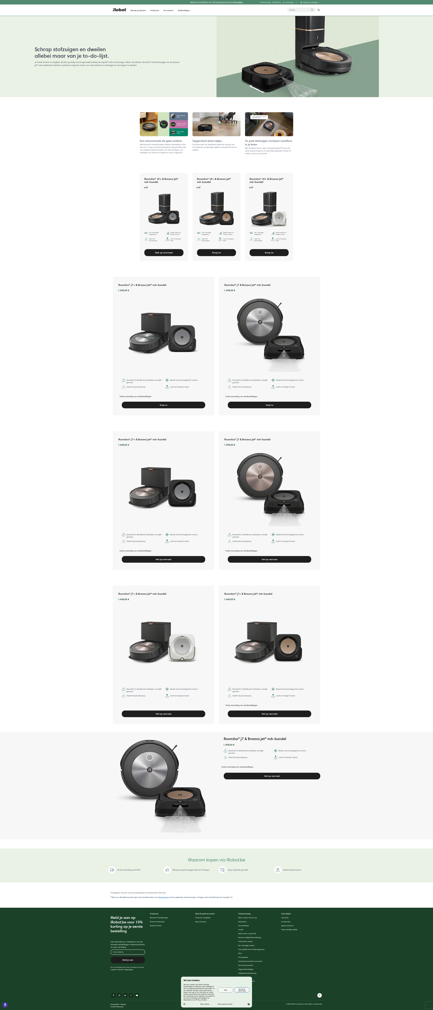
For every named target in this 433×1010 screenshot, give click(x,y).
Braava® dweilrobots (157, 922)
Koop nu (216, 252)
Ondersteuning (265, 2)
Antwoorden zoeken (245, 941)
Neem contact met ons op (247, 918)
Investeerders (286, 922)
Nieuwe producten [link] (138, 10)
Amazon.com (163, 897)
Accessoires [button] (168, 10)
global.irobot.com (287, 926)
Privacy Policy (129, 969)
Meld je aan (127, 960)
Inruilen (240, 930)
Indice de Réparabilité (289, 930)
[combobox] (301, 10)
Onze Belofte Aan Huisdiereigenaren (251, 949)
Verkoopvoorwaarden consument (250, 961)
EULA (240, 953)
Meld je (240, 2)
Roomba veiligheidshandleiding (249, 937)
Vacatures (285, 918)
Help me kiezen (200, 922)
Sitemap (123, 1004)
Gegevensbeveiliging (245, 969)
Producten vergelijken (203, 918)
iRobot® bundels (155, 926)
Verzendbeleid (243, 926)
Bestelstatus (276, 2)
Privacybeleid (243, 957)
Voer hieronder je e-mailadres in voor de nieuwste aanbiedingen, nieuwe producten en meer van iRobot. (128, 944)
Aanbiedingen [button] (184, 10)
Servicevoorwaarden (245, 965)
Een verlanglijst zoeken (246, 945)
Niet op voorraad (164, 252)
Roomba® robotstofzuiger (159, 918)
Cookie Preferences (117, 1007)
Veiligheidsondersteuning (247, 973)
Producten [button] (154, 10)
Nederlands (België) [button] (310, 2)
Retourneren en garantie (247, 933)
